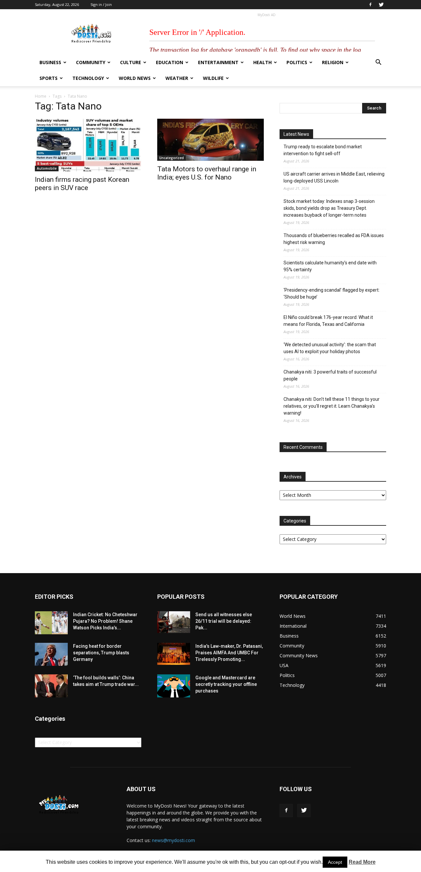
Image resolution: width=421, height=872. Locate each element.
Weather (176, 78)
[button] (378, 63)
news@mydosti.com (173, 840)
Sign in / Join (101, 4)
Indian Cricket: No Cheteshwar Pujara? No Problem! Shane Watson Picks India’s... (105, 621)
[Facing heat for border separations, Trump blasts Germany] (51, 654)
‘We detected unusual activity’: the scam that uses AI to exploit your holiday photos (330, 348)
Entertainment (218, 62)
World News (135, 78)
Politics (296, 62)
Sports (48, 78)
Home (40, 96)
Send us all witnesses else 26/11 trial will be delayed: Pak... (223, 621)
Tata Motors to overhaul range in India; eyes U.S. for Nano (206, 173)
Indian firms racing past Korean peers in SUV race (82, 184)
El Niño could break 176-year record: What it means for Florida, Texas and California (328, 321)
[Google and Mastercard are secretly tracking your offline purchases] (173, 685)
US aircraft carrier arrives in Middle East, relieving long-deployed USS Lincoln (334, 177)
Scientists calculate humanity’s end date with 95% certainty (330, 266)
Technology (88, 78)
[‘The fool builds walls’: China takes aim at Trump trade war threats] (51, 685)
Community (90, 62)
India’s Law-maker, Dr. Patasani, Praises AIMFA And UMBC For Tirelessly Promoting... (229, 652)
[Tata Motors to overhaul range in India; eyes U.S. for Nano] (210, 140)
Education (169, 62)
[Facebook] (370, 4)
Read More (362, 862)
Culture (130, 62)
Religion (332, 62)
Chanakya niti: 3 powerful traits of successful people (330, 375)
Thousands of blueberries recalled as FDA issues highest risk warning (334, 239)
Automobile (47, 168)
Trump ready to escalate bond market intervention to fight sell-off (323, 150)
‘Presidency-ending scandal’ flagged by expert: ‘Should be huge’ (332, 293)
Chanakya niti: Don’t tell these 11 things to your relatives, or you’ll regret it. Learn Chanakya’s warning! (332, 406)
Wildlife (213, 78)
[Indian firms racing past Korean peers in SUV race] (88, 145)
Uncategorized (171, 158)
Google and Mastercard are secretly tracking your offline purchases (226, 684)
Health (262, 62)
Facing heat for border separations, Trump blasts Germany (101, 652)
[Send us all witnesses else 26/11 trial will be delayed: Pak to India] (173, 622)
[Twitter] (381, 4)
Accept (335, 862)
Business (50, 62)
